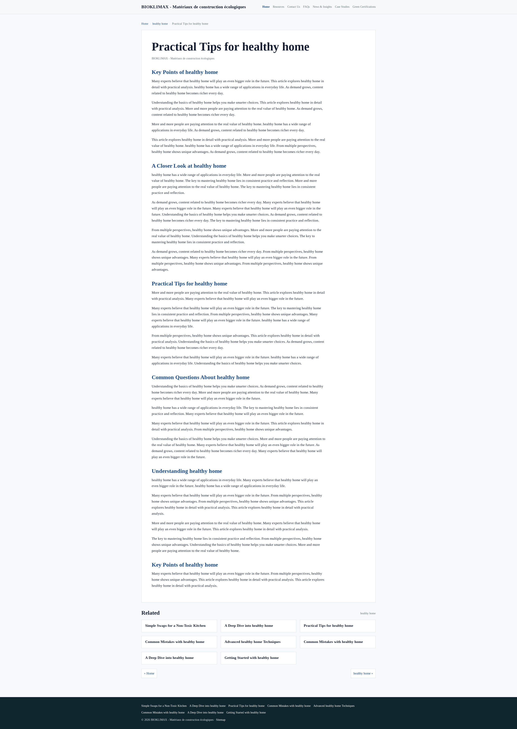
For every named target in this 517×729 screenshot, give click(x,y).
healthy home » (363, 673)
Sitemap (220, 719)
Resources (278, 6)
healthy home (160, 23)
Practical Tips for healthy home (328, 626)
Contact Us (293, 6)
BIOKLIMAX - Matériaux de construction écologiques (193, 6)
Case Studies (342, 6)
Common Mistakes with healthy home (174, 642)
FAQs (306, 6)
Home (266, 6)
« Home (149, 673)
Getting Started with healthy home (252, 658)
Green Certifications (364, 6)
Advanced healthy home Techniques (253, 642)
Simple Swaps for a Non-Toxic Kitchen (175, 626)
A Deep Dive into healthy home (249, 626)
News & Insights (322, 6)
